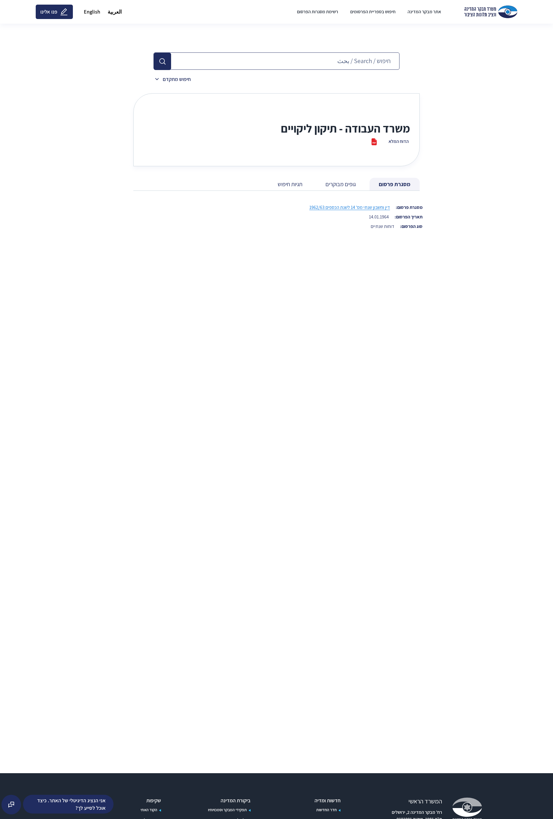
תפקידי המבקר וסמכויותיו (227, 809)
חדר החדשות (326, 809)
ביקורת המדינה (236, 800)
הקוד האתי (149, 809)
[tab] (395, 184)
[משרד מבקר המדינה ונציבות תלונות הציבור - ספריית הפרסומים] (490, 11)
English (92, 11)
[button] (162, 61)
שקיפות (153, 800)
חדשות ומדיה (327, 800)
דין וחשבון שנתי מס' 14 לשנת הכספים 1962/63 (349, 207)
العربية (115, 11)
